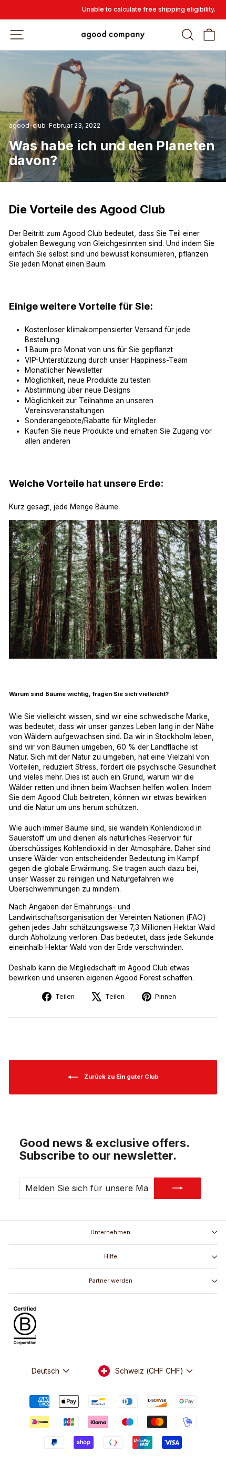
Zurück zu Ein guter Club (120, 1076)
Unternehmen (110, 1232)
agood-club (27, 125)
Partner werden (110, 1280)
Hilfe (110, 1256)
